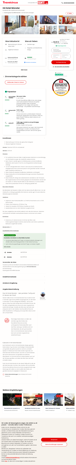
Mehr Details (7, 246)
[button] (20, 24)
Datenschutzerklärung (12, 457)
